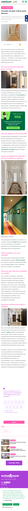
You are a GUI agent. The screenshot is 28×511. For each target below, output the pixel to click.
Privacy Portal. (8, 500)
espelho (8, 332)
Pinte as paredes (20, 260)
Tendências (5, 431)
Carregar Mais (14, 463)
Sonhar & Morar (6, 1)
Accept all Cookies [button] (7, 504)
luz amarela (20, 95)
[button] (7, 507)
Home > (4, 7)
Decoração (9, 7)
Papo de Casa (4, 487)
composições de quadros (8, 149)
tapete (15, 242)
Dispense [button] (16, 504)
